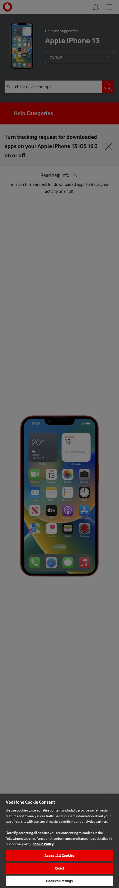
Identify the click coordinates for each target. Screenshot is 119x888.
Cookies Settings (59, 881)
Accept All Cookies (59, 855)
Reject (60, 868)
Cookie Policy (43, 844)
